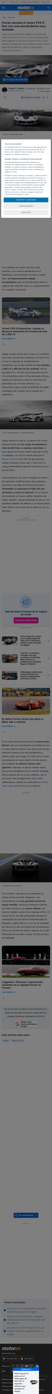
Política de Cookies (12, 192)
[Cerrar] (37, 1366)
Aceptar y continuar (26, 200)
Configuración (26, 206)
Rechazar (26, 212)
